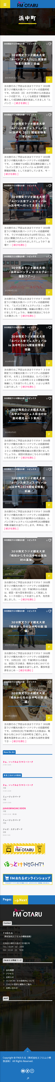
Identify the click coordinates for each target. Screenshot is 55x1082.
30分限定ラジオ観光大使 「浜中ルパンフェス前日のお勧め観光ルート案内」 (27, 413)
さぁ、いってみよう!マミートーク (18, 761)
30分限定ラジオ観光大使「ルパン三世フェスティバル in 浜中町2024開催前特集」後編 (27, 343)
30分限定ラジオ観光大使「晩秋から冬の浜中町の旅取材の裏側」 (27, 555)
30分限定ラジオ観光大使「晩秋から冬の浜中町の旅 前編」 (27, 697)
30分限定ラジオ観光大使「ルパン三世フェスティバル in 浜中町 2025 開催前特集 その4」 (27, 130)
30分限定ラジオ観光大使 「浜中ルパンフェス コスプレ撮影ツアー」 (27, 272)
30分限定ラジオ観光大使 (14, 43)
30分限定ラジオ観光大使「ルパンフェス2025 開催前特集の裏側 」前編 (27, 59)
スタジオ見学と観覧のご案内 (19, 984)
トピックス (31, 43)
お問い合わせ (12, 988)
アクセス (10, 973)
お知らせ (10, 977)
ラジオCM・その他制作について (20, 980)
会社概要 (10, 970)
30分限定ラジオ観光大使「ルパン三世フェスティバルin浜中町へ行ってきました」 (27, 201)
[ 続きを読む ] (22, 103)
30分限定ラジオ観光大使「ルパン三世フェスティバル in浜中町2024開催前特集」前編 (27, 484)
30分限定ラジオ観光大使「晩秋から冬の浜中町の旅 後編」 (27, 626)
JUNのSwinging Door (14, 808)
